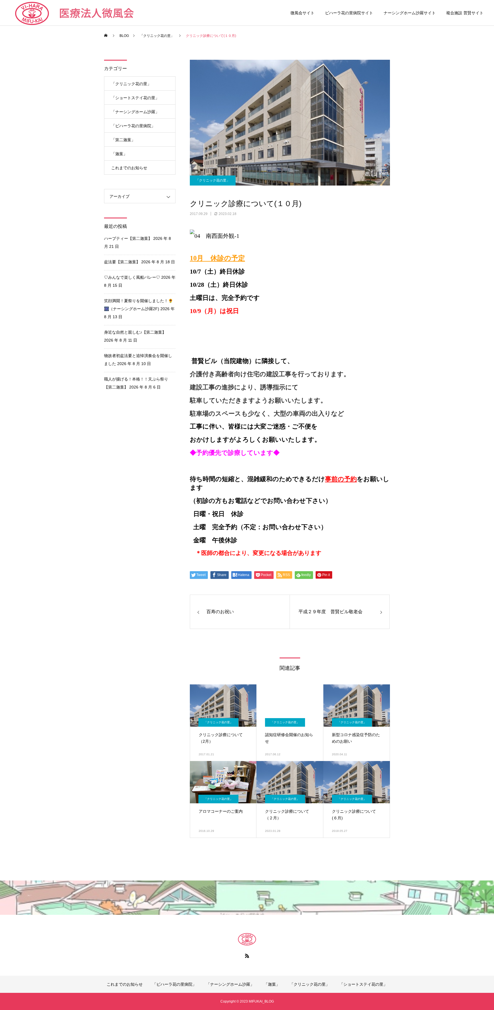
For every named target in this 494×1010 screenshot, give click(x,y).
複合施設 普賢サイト (464, 13)
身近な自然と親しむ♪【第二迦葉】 (135, 332)
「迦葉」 (119, 154)
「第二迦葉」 (123, 140)
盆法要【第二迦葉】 (122, 262)
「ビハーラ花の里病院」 (133, 125)
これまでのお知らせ (129, 168)
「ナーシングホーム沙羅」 (135, 111)
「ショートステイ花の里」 (135, 97)
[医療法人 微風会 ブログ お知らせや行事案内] (247, 939)
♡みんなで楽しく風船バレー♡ (132, 277)
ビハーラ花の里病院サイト (349, 13)
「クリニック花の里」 (213, 180)
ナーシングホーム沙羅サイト (410, 13)
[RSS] (247, 956)
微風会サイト (302, 13)
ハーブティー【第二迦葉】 (128, 238)
